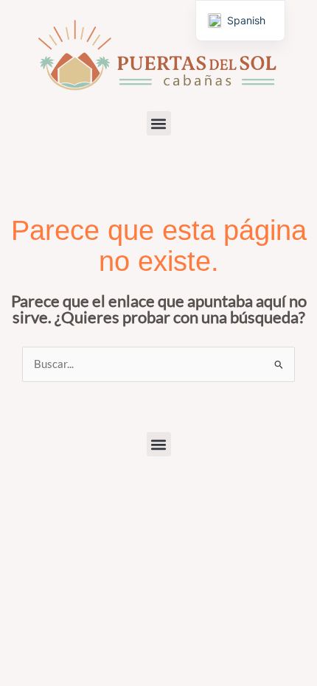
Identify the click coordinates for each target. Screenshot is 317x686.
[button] (159, 123)
